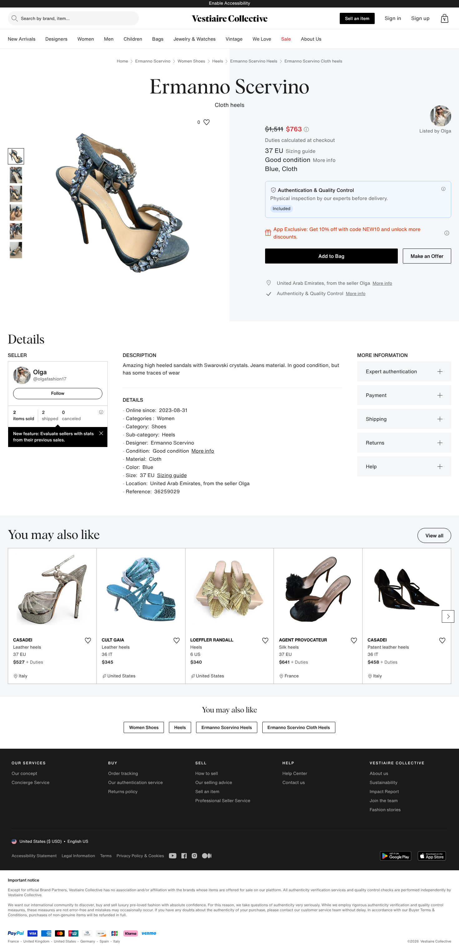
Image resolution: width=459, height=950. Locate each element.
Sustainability (383, 782)
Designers (56, 39)
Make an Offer (427, 256)
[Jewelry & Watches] (220, 39)
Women (85, 39)
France (13, 941)
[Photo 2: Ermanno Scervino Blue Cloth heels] (16, 175)
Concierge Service (30, 782)
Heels (217, 61)
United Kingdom (36, 941)
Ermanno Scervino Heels (253, 61)
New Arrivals (21, 39)
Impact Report (384, 791)
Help (371, 466)
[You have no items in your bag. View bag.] (444, 18)
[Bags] (168, 39)
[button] (444, 18)
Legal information (78, 856)
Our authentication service (135, 782)
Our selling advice (213, 782)
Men (109, 39)
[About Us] (326, 39)
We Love (262, 39)
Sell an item (357, 18)
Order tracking (123, 773)
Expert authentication (391, 371)
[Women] (98, 39)
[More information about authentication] (443, 189)
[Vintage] (247, 39)
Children (133, 39)
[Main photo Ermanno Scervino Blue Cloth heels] (16, 156)
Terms (105, 856)
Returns (375, 442)
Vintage (233, 39)
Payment (376, 395)
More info (324, 160)
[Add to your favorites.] (88, 640)
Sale (286, 39)
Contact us (294, 782)
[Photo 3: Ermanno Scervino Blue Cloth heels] (16, 194)
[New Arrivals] (40, 39)
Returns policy (122, 791)
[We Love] (276, 39)
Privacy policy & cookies (140, 856)
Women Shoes (191, 61)
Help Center (295, 773)
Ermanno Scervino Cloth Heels (299, 727)
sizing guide (300, 151)
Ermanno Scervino (152, 61)
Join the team (384, 800)
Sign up (420, 18)
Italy (116, 941)
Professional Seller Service (222, 800)
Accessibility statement (34, 856)
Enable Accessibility (229, 3)
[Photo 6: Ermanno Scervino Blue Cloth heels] (16, 250)
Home (122, 61)
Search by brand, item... (45, 18)
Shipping (376, 419)
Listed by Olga (435, 131)
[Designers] (72, 39)
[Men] (118, 39)
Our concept (24, 773)
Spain (104, 941)
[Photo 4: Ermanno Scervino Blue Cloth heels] (16, 212)
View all (434, 535)
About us (379, 773)
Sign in (393, 18)
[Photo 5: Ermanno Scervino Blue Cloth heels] (16, 231)
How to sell (206, 773)
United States (65, 941)
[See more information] (446, 233)
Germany (87, 941)
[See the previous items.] (11, 616)
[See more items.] (448, 616)
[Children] (147, 39)
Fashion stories (385, 810)
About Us (311, 39)
